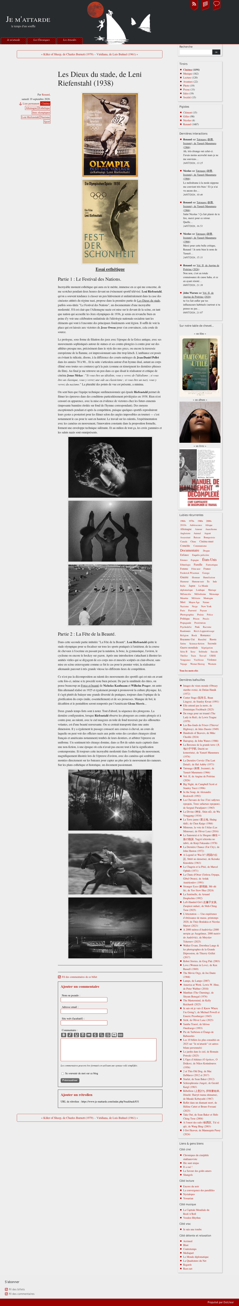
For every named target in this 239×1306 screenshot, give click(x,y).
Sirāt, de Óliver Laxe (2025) (198, 1020)
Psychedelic (186, 627)
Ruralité (202, 639)
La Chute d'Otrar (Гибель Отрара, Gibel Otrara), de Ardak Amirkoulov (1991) (201, 878)
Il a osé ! (188, 1167)
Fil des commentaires (22, 1293)
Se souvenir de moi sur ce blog (81, 1073)
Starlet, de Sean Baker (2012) (199, 1079)
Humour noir (198, 581)
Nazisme (45, 117)
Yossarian (188, 1198)
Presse (186, 89)
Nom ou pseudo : (71, 995)
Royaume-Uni (187, 639)
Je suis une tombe (192, 1229)
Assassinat (185, 537)
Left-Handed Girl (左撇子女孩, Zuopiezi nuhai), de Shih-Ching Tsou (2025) (200, 906)
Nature (206, 602)
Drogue (206, 550)
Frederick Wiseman (189, 573)
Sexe (192, 651)
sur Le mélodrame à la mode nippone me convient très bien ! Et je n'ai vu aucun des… (201, 182)
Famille (198, 564)
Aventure (188, 81)
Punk (197, 627)
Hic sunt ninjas (191, 1163)
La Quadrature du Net (194, 1260)
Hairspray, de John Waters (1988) (200, 741)
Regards (187, 1264)
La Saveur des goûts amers (197, 1171)
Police (210, 614)
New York (206, 606)
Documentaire (189, 550)
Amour (198, 529)
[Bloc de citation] (114, 1035)
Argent (207, 533)
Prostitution (200, 622)
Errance (184, 560)
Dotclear (229, 1302)
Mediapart (188, 1253)
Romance (205, 635)
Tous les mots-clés (188, 670)
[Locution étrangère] (102, 1035)
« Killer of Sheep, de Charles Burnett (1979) (67, 54)
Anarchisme (211, 529)
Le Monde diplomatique (196, 1257)
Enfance (184, 555)
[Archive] (205, 10)
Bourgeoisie (209, 537)
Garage (205, 573)
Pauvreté (192, 610)
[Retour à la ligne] (108, 1035)
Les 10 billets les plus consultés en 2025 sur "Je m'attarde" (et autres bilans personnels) (201, 1043)
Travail (202, 655)
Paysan (203, 610)
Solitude (203, 651)
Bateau (197, 537)
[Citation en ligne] (89, 1035)
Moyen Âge (194, 602)
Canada (183, 541)
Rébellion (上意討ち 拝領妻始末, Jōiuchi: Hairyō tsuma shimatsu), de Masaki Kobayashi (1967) (201, 1094)
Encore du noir (191, 1186)
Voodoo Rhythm (192, 1217)
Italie (182, 585)
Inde (215, 581)
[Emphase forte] (64, 1035)
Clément (187, 112)
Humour (184, 581)
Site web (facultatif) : (73, 1018)
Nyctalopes (189, 1194)
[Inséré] (76, 1035)
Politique (185, 618)
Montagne (208, 598)
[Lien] (120, 1035)
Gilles (186, 116)
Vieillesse (199, 659)
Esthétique (44, 108)
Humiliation (209, 577)
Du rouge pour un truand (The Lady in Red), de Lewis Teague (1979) (199, 717)
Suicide (214, 651)
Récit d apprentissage (204, 631)
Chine (193, 541)
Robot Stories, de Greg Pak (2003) (201, 961)
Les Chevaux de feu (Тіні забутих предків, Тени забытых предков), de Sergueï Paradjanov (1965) (201, 803)
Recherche (186, 46)
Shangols (188, 1174)
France (207, 568)
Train (193, 655)
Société (187, 97)
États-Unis (209, 559)
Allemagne (31, 108)
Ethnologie (185, 564)
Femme (184, 568)
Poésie (200, 614)
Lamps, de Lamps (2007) (196, 980)
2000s (209, 521)
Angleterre (185, 533)
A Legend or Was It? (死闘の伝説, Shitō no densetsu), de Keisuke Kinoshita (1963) (201, 858)
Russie (213, 639)
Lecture (187, 77)
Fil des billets (17, 1289)
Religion (184, 635)
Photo (186, 85)
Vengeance (185, 659)
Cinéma (46, 103)
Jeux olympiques (41, 112)
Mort (182, 602)
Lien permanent (31, 103)
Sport (47, 121)
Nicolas (187, 120)
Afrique (208, 525)
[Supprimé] (83, 1035)
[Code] (95, 1035)
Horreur (196, 577)
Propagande (185, 622)
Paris (182, 610)
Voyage (183, 664)
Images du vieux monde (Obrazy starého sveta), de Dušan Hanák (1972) (200, 689)
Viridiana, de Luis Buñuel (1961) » (117, 54)
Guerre (184, 577)
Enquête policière (200, 555)
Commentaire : (70, 1030)
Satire (183, 643)
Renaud (46, 94)
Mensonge (214, 594)
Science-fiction (196, 643)
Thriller (184, 655)
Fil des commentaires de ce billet (79, 977)
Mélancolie (185, 594)
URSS (212, 655)
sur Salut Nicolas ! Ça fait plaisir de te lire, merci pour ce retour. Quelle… (201, 214)
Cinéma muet (206, 541)
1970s (191, 521)
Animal (197, 533)
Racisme (207, 627)
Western (212, 664)
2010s (183, 525)
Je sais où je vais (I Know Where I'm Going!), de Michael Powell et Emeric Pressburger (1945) (201, 1012)
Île (208, 581)
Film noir (195, 568)
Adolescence (196, 525)
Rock (194, 635)
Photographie (187, 614)
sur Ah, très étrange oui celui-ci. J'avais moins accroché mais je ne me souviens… (200, 151)
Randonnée (185, 631)
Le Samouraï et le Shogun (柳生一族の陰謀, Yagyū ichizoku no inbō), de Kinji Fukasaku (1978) (201, 839)
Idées (186, 93)
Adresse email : (70, 1007)
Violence (211, 659)
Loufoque (200, 590)
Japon (192, 585)
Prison (196, 618)
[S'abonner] (194, 10)
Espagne (195, 560)
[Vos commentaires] (216, 10)
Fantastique (212, 564)
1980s (200, 521)
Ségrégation (207, 647)
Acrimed (187, 1241)
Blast (185, 1245)
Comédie (185, 545)
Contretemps (189, 1249)
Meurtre (184, 598)
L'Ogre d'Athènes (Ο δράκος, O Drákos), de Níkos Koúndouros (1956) (200, 1063)
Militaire (196, 598)
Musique (187, 73)
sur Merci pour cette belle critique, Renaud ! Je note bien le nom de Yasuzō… (200, 245)
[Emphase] (70, 1035)
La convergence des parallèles (199, 1190)
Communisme (200, 545)
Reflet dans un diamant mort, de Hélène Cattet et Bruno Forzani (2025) (200, 1106)
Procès (206, 618)
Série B (183, 651)
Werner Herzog (197, 664)
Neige (195, 606)
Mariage (212, 590)
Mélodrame (200, 594)
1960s (183, 521)
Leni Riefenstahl (30, 117)
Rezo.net (187, 1268)
